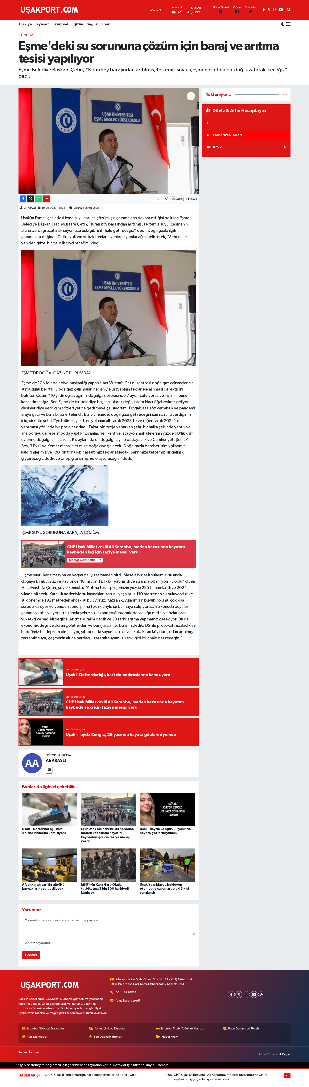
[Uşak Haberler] (50, 10)
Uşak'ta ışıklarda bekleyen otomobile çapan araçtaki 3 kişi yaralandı (164, 888)
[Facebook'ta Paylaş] (23, 198)
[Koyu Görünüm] (283, 24)
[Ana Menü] (288, 24)
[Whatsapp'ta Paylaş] (38, 198)
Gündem (25, 35)
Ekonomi (60, 24)
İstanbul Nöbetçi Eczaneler (45, 1028)
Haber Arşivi (170, 1036)
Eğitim (77, 24)
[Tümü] (285, 94)
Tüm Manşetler (37, 1036)
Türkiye (25, 24)
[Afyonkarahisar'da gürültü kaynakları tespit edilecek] (49, 865)
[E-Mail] (49, 770)
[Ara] (289, 10)
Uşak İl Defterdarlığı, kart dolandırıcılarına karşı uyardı (95, 1075)
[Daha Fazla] (46, 198)
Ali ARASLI (30, 208)
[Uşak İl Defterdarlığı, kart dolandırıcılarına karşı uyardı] (49, 809)
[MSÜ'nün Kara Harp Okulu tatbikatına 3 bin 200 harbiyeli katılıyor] (108, 865)
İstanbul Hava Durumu (110, 1028)
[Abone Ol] (184, 199)
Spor (105, 24)
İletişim (34, 1052)
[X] (238, 994)
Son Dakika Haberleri (108, 1036)
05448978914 (126, 992)
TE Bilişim (284, 1054)
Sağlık (92, 24)
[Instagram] (246, 994)
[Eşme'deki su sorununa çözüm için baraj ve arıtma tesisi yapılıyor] (108, 141)
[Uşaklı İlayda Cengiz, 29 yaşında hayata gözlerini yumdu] (167, 809)
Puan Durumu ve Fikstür (244, 1028)
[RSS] (261, 994)
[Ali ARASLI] (32, 763)
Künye (22, 1052)
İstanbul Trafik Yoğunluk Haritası (183, 1028)
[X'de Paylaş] (30, 198)
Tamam (163, 1065)
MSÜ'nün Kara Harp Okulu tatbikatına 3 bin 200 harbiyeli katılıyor (105, 888)
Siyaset (42, 24)
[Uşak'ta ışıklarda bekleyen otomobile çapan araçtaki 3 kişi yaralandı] (167, 865)
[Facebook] (231, 994)
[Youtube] (254, 994)
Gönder (31, 955)
